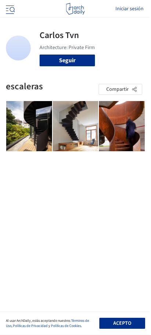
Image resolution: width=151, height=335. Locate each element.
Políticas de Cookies (66, 325)
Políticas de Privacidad (30, 325)
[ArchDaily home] (75, 9)
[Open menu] (9, 9)
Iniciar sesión (129, 8)
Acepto (122, 323)
